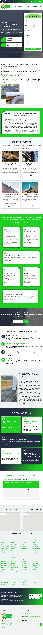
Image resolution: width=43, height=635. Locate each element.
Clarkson (34, 544)
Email (34, 25)
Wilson (23, 582)
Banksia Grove (25, 538)
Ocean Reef (24, 567)
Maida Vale (3, 563)
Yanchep (13, 584)
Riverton (34, 571)
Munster (2, 567)
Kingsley (24, 559)
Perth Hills (7, 75)
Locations (34, 6)
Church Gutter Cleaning (30, 194)
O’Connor (35, 567)
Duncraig (24, 548)
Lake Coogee (4, 561)
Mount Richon (14, 565)
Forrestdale (35, 550)
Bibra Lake (3, 542)
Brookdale (24, 542)
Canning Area (17, 74)
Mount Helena (35, 563)
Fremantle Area (31, 74)
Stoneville (3, 580)
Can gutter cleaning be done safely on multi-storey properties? (18, 489)
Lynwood (35, 561)
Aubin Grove (14, 538)
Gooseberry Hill (36, 552)
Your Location (27, 30)
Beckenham (3, 540)
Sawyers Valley (36, 573)
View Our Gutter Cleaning (12, 44)
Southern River (14, 578)
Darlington (13, 548)
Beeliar (12, 540)
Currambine (35, 546)
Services (24, 6)
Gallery (30, 6)
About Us (19, 6)
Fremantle (13, 552)
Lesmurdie (13, 561)
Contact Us (16, 321)
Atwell (2, 538)
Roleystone (3, 573)
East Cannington (36, 548)
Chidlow (24, 544)
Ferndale (24, 550)
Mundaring (35, 565)
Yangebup (24, 584)
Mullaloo (24, 565)
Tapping (24, 580)
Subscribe (33, 598)
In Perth (8, 45)
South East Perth (13, 75)
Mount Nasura (4, 565)
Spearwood (24, 578)
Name (26, 20)
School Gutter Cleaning (10, 194)
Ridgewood (24, 571)
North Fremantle (14, 567)
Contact (40, 6)
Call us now (9, 38)
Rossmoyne (13, 573)
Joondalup (3, 559)
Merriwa (24, 563)
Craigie (23, 546)
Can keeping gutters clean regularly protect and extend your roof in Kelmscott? (19, 493)
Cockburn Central (5, 546)
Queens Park (14, 571)
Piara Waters (3, 571)
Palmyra (13, 569)
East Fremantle (4, 550)
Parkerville (24, 569)
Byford (2, 544)
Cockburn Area (24, 74)
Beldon (23, 540)
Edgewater (13, 550)
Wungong (3, 584)
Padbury (3, 569)
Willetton (13, 582)
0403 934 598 (10, 40)
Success (13, 580)
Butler (34, 542)
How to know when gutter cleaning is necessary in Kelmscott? (18, 496)
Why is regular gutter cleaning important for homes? (16, 479)
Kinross (34, 559)
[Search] (41, 624)
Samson (24, 573)
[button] (21, 479)
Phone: (26, 25)
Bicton (12, 542)
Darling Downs (4, 548)
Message (26, 41)
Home (15, 6)
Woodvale (35, 582)
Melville (13, 563)
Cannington (14, 544)
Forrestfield (3, 552)
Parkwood (35, 569)
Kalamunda (13, 559)
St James (35, 578)
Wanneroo (35, 580)
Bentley (34, 540)
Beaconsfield (35, 538)
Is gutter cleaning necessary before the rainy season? (16, 498)
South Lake (3, 578)
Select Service (27, 35)
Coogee (13, 546)
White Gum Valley (4, 582)
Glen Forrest (24, 552)
